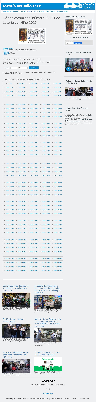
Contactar (9, 398)
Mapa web (74, 398)
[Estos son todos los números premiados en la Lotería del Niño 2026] (17, 366)
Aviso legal (33, 398)
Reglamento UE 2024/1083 (20, 398)
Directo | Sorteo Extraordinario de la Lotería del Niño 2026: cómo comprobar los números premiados (47, 322)
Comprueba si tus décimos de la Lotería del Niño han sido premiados (15, 288)
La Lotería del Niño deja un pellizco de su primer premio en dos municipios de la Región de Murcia (47, 289)
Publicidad (66, 398)
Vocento (48, 394)
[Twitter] (49, 389)
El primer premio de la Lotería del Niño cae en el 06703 (47, 353)
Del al (9, 83)
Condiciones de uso (43, 398)
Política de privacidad (56, 398)
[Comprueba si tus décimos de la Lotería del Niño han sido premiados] (17, 299)
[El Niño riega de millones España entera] (17, 330)
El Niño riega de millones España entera (13, 320)
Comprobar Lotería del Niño (79, 37)
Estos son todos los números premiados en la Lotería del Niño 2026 (15, 354)
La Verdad (48, 381)
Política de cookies (83, 398)
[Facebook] (46, 389)
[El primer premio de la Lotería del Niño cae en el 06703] (48, 364)
